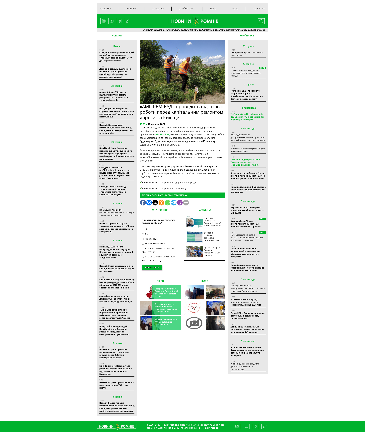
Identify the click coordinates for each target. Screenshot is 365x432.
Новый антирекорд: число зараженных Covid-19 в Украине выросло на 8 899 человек (247, 268)
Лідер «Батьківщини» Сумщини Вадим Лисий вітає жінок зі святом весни (166, 292)
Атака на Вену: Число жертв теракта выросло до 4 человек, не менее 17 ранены (246, 224)
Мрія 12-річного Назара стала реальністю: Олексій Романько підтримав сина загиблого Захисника (115, 370)
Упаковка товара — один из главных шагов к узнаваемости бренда (246, 73)
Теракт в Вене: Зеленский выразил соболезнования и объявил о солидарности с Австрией (245, 252)
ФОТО (204, 281)
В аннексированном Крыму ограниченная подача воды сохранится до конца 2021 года (246, 302)
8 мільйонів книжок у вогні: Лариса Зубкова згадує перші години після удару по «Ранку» (115, 299)
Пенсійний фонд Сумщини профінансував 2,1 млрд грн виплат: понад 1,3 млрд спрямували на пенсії (114, 353)
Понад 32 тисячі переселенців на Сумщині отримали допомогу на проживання (116, 269)
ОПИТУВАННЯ (160, 210)
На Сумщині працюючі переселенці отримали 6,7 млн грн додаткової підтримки (116, 212)
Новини (131, 8)
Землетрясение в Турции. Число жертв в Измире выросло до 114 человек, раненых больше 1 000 (248, 176)
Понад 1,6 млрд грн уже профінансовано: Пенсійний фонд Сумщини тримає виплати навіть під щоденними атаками (116, 407)
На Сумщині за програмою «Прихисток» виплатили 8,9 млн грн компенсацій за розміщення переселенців (116, 112)
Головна (105, 8)
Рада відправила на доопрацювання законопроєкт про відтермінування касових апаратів (248, 137)
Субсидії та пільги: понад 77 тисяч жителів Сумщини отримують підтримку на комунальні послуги (113, 190)
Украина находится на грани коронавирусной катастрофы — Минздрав (247, 210)
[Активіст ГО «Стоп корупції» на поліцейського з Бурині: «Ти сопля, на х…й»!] (194, 323)
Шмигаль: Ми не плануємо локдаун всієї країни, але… (248, 149)
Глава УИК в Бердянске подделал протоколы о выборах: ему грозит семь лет (248, 316)
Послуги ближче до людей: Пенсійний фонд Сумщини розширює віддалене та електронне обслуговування (114, 330)
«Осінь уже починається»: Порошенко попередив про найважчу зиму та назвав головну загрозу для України (114, 313)
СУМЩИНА (205, 210)
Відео (213, 8)
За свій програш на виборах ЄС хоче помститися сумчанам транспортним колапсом (166, 309)
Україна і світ (186, 8)
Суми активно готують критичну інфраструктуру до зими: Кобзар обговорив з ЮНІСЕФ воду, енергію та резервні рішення (116, 283)
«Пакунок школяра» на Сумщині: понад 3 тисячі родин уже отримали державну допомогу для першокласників (187, 29)
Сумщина (158, 8)
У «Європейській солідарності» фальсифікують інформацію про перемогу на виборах (247, 117)
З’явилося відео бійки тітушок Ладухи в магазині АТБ (166, 322)
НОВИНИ (117, 35)
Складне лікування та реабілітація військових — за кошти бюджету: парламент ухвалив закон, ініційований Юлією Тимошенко (114, 173)
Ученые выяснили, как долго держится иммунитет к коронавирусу (245, 366)
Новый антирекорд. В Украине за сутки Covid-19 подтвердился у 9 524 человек (248, 190)
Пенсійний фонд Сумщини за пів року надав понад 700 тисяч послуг (116, 385)
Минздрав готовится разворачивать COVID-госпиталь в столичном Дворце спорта (248, 288)
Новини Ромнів (210, 427)
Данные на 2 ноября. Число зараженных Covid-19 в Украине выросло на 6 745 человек (247, 329)
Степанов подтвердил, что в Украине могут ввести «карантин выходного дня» (245, 162)
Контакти (259, 8)
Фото (235, 8)
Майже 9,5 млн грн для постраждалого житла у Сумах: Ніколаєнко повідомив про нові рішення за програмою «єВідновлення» (116, 252)
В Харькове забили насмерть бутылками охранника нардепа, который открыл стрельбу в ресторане (247, 351)
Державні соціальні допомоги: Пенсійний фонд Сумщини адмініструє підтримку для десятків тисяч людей (115, 72)
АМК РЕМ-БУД (162, 134)
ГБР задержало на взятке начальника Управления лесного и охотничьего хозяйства (248, 238)
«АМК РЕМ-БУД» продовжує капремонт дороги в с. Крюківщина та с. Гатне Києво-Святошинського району (247, 94)
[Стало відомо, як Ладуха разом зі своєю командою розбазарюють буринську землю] (194, 292)
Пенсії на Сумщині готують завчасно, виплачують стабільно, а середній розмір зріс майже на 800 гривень (116, 227)
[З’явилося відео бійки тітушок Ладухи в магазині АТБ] (215, 308)
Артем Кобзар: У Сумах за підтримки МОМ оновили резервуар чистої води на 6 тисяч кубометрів (113, 96)
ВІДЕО (160, 281)
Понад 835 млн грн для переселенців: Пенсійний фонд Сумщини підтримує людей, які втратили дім (116, 129)
